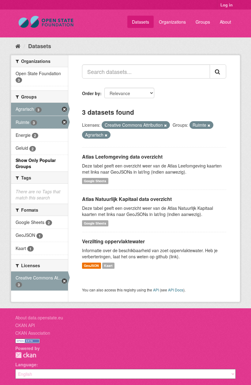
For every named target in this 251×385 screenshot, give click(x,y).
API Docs (175, 289)
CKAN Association (32, 333)
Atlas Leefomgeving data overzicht (122, 156)
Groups (203, 22)
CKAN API (25, 325)
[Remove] (165, 125)
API (156, 289)
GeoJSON (91, 265)
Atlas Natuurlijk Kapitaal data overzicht (127, 198)
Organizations (172, 22)
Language (25, 364)
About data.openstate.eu (39, 317)
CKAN (25, 355)
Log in (226, 5)
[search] (218, 71)
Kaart (108, 265)
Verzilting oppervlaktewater (113, 241)
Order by (91, 93)
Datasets (140, 22)
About (225, 22)
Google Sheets (95, 181)
